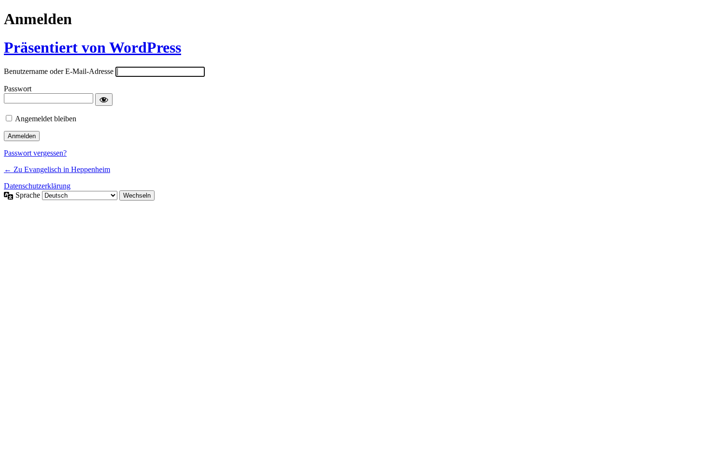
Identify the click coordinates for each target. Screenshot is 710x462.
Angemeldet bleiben (45, 119)
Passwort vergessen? (35, 153)
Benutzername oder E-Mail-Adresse (59, 71)
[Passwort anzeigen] (104, 99)
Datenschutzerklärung (37, 186)
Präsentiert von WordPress (92, 47)
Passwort (17, 89)
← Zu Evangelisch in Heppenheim (57, 169)
